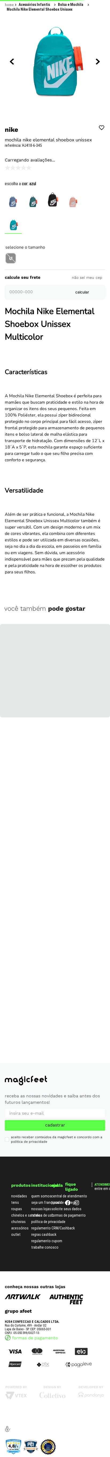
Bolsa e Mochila (70, 22)
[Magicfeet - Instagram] (76, 1398)
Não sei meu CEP (87, 402)
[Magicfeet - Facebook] (67, 1398)
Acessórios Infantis (34, 22)
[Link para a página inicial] (9, 23)
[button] (10, 271)
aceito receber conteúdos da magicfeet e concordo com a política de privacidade (56, 1333)
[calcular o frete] (82, 417)
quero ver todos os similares (55, 377)
